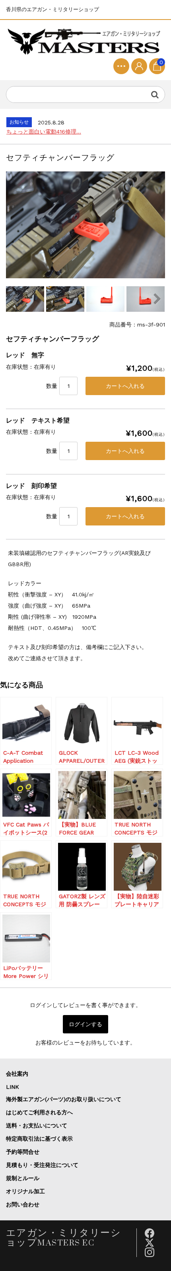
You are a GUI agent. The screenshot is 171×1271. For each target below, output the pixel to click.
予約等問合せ (22, 1152)
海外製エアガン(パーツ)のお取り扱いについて (63, 1099)
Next (157, 299)
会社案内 (17, 1073)
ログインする (85, 1024)
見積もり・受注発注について (42, 1165)
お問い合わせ (22, 1204)
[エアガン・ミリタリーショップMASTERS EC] (85, 42)
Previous (14, 299)
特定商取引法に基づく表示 (39, 1138)
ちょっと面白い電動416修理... (43, 131)
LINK (12, 1087)
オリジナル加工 (25, 1191)
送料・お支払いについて (36, 1125)
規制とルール (22, 1178)
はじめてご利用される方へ (39, 1112)
